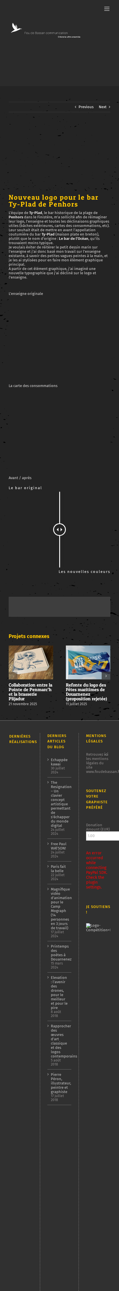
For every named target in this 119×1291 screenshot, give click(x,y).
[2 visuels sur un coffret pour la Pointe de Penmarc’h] (19, 843)
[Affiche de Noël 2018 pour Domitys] (19, 1271)
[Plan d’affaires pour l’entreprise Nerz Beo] (19, 1130)
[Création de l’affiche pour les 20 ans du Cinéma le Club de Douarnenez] (19, 865)
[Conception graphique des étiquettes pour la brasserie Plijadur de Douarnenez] (19, 1038)
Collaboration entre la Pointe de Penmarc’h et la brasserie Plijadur (30, 691)
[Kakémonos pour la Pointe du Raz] (19, 1158)
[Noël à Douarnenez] (19, 1143)
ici (106, 754)
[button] (13, 676)
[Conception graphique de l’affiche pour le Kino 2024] (19, 965)
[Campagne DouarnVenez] (19, 1188)
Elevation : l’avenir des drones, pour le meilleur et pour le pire (59, 992)
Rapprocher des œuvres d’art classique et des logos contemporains (59, 1041)
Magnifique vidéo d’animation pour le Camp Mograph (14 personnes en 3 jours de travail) (59, 908)
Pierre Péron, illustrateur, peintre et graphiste (59, 1083)
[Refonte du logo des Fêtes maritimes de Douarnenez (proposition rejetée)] (19, 776)
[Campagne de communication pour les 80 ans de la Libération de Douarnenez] (19, 894)
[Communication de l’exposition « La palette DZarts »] (19, 1224)
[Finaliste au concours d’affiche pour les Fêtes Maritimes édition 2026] (19, 790)
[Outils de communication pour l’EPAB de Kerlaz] (19, 991)
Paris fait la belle (58, 868)
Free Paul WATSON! (58, 846)
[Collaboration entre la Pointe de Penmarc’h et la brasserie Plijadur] (19, 761)
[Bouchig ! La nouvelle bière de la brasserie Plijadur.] (19, 1002)
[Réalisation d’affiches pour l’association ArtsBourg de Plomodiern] (19, 949)
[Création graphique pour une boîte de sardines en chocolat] (19, 915)
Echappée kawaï (59, 762)
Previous (86, 107)
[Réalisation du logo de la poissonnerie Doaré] (19, 1077)
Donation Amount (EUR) (98, 827)
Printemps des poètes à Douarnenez (59, 952)
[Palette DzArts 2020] (19, 1090)
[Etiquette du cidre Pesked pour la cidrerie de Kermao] (19, 1020)
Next (103, 107)
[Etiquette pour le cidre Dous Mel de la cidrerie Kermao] (19, 821)
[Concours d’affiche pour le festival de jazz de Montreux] (19, 1057)
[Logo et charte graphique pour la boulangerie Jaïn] (19, 1202)
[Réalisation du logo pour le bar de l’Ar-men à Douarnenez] (19, 978)
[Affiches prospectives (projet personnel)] (19, 1244)
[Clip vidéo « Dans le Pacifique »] (19, 1104)
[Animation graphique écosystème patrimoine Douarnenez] (19, 1117)
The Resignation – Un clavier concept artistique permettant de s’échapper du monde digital (59, 804)
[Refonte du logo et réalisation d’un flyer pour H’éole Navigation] (19, 1213)
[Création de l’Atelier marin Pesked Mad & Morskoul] (19, 1173)
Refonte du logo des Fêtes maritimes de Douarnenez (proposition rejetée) (86, 691)
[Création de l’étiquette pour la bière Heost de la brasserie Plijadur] (19, 803)
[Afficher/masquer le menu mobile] (107, 9)
